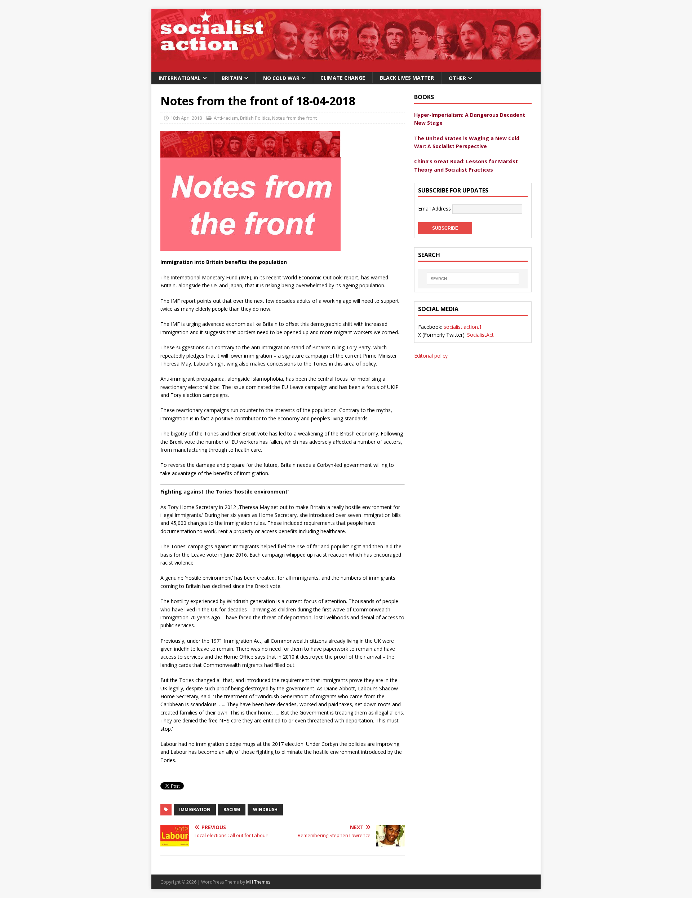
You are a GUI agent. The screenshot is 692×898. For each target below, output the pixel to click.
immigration (194, 809)
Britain (232, 78)
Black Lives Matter (407, 77)
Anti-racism (226, 118)
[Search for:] (473, 279)
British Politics (255, 118)
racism (231, 809)
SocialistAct (480, 334)
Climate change (342, 77)
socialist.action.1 (463, 326)
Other (457, 78)
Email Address (435, 208)
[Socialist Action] (346, 68)
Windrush (265, 809)
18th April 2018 (186, 118)
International (180, 78)
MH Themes (258, 882)
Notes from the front (294, 118)
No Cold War (281, 78)
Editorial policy (431, 355)
